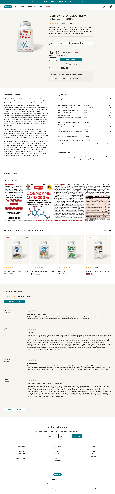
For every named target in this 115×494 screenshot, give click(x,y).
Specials (47, 6)
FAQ (93, 453)
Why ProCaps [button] (31, 6)
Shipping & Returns (21, 458)
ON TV (41, 6)
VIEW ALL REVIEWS (14, 409)
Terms (57, 456)
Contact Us (93, 451)
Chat (55, 78)
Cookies (57, 458)
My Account (21, 451)
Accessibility (57, 460)
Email (63, 78)
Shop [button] (15, 6)
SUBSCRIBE (77, 436)
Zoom (15, 180)
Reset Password (21, 456)
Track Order (21, 453)
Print (7, 180)
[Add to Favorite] (67, 64)
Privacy (57, 453)
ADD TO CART (71, 59)
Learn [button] (22, 6)
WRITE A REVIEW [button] (14, 301)
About (57, 451)
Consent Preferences (57, 479)
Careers (57, 463)
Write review (71, 23)
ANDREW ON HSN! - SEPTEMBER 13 (57, 1)
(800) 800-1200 (74, 78)
